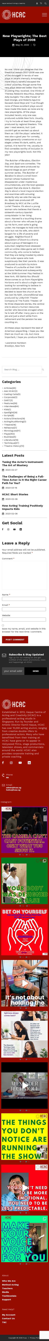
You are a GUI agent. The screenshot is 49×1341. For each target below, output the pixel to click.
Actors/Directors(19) (14, 418)
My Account (8, 1314)
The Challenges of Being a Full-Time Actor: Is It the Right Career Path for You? (24, 480)
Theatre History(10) (14, 446)
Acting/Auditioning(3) (15, 421)
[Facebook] (2, 529)
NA (7, 777)
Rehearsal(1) (10, 427)
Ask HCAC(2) (10, 391)
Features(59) (10, 403)
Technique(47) (11, 443)
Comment (8, 558)
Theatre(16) (10, 424)
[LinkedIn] (21, 529)
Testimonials (9, 1296)
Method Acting (10, 1284)
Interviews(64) (11, 406)
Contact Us (8, 1318)
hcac (25, 1338)
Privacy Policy (35, 1338)
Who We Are (9, 1281)
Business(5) (10, 437)
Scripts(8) (9, 415)
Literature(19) (11, 440)
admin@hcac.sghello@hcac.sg (13, 788)
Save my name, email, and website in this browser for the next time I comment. (24, 630)
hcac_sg (24, 809)
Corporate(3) (10, 397)
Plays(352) (9, 434)
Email (6, 605)
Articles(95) (10, 388)
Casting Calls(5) (12, 394)
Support (6, 1299)
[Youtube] (14, 529)
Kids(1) (7, 409)
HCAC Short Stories (15, 494)
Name (6, 594)
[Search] (43, 370)
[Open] (24, 829)
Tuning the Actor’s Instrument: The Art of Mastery (22, 463)
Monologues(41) (12, 430)
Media (5, 1292)
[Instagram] (8, 529)
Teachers (7, 1288)
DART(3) (8, 400)
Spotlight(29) (10, 412)
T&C (4, 1322)
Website (6, 615)
